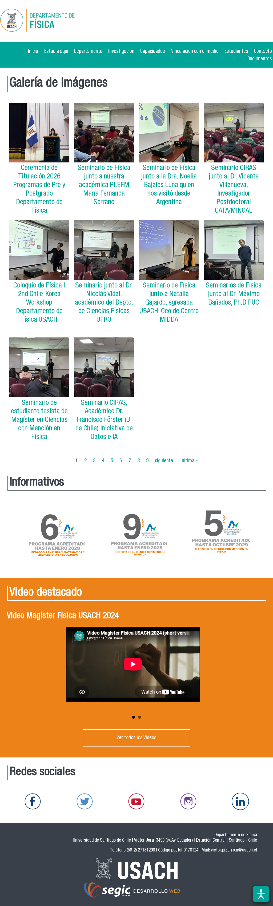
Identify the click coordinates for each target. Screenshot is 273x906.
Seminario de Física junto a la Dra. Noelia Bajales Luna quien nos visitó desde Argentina (169, 185)
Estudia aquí (56, 50)
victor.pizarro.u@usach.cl (234, 850)
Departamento (88, 50)
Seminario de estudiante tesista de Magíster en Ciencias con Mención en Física (39, 420)
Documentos (259, 58)
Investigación (121, 50)
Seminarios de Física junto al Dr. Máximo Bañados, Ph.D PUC (234, 294)
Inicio (33, 50)
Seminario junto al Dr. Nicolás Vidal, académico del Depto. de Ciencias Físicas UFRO (104, 303)
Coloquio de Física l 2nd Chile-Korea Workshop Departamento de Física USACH (39, 303)
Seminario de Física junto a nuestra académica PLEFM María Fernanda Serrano (104, 185)
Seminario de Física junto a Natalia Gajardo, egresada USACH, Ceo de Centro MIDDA (169, 303)
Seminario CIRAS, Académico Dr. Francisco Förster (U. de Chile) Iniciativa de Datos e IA (104, 420)
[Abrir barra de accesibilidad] (261, 894)
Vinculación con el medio (195, 50)
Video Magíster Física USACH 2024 (63, 616)
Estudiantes (236, 50)
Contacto (263, 50)
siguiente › (165, 460)
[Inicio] (54, 21)
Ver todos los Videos (136, 738)
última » (190, 460)
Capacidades (152, 50)
